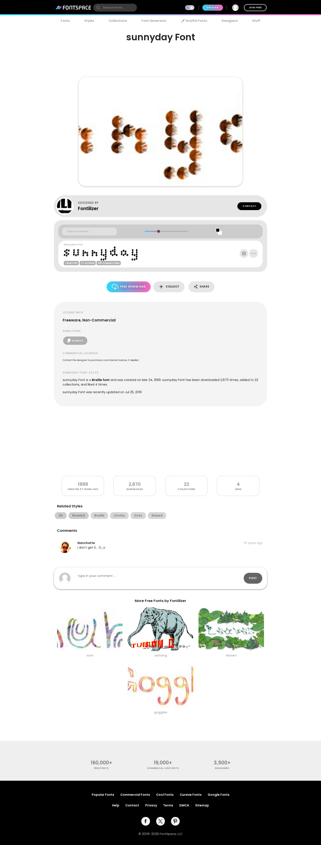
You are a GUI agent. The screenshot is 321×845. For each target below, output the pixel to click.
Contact (249, 206)
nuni (89, 655)
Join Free (255, 7)
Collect (172, 286)
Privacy (151, 805)
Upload (212, 7)
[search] (115, 8)
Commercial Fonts (135, 794)
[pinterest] (175, 821)
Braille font (101, 380)
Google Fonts (219, 794)
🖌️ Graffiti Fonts (194, 21)
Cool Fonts (165, 794)
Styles (89, 21)
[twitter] (160, 821)
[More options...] (253, 253)
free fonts (101, 768)
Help (115, 805)
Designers (230, 21)
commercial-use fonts (163, 768)
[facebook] (145, 821)
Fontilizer (88, 208)
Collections (118, 21)
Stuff (256, 21)
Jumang (160, 655)
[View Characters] (244, 253)
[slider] (158, 231)
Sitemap (202, 805)
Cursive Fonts (191, 794)
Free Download (132, 286)
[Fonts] (73, 7)
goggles (160, 712)
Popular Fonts (103, 794)
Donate (77, 340)
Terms (168, 805)
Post (253, 578)
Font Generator (154, 21)
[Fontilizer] (67, 206)
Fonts (65, 21)
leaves (231, 655)
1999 (83, 484)
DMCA (184, 805)
